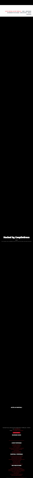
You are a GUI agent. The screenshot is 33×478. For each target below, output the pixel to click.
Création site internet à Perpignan (19, 477)
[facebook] (14, 437)
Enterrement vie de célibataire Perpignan (16, 470)
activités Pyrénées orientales (16, 449)
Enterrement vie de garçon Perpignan (16, 448)
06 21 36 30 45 (17, 429)
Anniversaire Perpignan (16, 445)
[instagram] (16, 437)
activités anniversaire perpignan (16, 474)
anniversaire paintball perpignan (16, 464)
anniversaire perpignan (16, 452)
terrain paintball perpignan (16, 475)
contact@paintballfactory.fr (18, 430)
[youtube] (18, 437)
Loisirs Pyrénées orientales (16, 457)
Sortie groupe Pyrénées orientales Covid (16, 459)
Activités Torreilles (16, 461)
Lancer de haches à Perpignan (16, 468)
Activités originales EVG (16, 471)
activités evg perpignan (16, 451)
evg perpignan (16, 450)
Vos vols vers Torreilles (16, 460)
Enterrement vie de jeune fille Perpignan (16, 469)
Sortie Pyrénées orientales (16, 458)
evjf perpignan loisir (16, 462)
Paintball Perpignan (16, 444)
